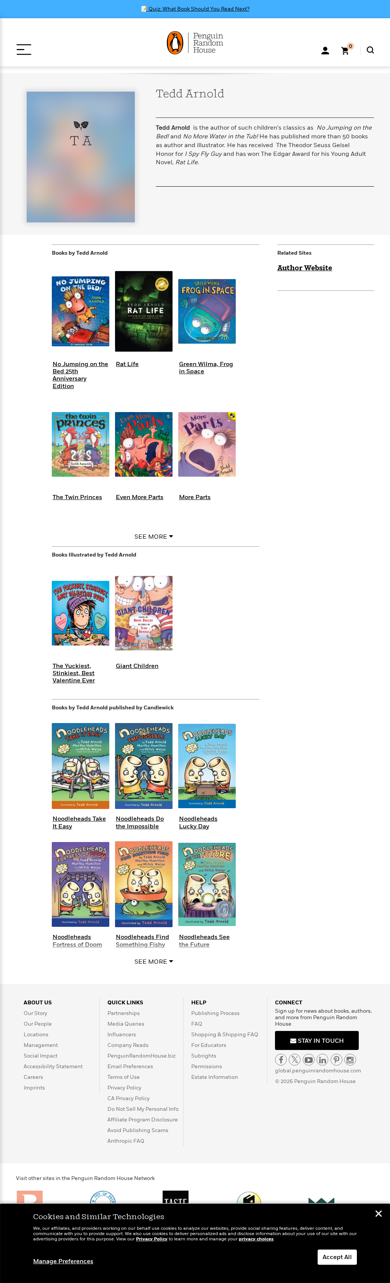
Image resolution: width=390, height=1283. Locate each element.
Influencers (121, 1034)
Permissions (206, 1066)
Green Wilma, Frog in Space (206, 368)
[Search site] (370, 50)
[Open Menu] (24, 50)
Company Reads (128, 1045)
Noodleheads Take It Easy (79, 822)
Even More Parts (139, 497)
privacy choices (256, 1239)
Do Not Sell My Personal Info (143, 1109)
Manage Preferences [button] (63, 1261)
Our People (38, 1024)
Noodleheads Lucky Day (198, 822)
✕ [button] (378, 1214)
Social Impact (41, 1055)
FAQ (196, 1024)
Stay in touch (320, 1041)
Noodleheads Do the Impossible (140, 822)
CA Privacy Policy (128, 1098)
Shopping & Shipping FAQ (224, 1034)
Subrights (203, 1055)
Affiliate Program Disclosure (142, 1119)
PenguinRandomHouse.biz (141, 1055)
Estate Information (214, 1077)
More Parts (195, 497)
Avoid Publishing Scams (137, 1130)
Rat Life (127, 364)
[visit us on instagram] (350, 1060)
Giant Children (137, 666)
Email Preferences (130, 1066)
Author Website (304, 268)
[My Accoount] (325, 50)
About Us (38, 1002)
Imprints (34, 1087)
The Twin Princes (77, 497)
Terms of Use (123, 1077)
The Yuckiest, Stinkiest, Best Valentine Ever (74, 673)
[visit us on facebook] (281, 1060)
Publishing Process (215, 1013)
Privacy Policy (124, 1087)
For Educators (208, 1045)
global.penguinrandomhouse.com (318, 1070)
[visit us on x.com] (294, 1060)
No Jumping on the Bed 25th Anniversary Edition (80, 375)
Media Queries (125, 1024)
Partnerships (123, 1013)
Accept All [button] (337, 1257)
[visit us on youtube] (309, 1060)
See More (150, 537)
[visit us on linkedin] (322, 1060)
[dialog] (195, 1243)
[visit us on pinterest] (336, 1060)
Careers (33, 1077)
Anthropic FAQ (125, 1141)
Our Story (35, 1013)
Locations (36, 1034)
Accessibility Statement (53, 1066)
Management (41, 1045)
